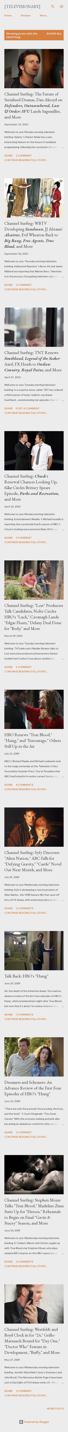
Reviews (26, 15)
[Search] (53, 6)
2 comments (24, 908)
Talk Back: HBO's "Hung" (26, 976)
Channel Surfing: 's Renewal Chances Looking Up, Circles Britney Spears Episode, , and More (31, 487)
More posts (55, 1408)
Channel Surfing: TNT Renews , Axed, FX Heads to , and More (33, 361)
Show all (54, 33)
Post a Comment (28, 408)
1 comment (24, 155)
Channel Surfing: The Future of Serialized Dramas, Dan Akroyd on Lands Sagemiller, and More (33, 105)
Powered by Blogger (36, 1422)
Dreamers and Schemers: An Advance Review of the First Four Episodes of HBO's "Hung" (32, 1088)
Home (8, 15)
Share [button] (8, 155)
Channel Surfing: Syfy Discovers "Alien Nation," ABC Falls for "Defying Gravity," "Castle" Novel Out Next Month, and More (32, 861)
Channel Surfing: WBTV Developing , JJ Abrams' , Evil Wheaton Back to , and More (33, 234)
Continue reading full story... (25, 160)
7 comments (24, 1014)
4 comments (24, 784)
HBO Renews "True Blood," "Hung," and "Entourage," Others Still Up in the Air (32, 740)
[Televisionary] (22, 6)
